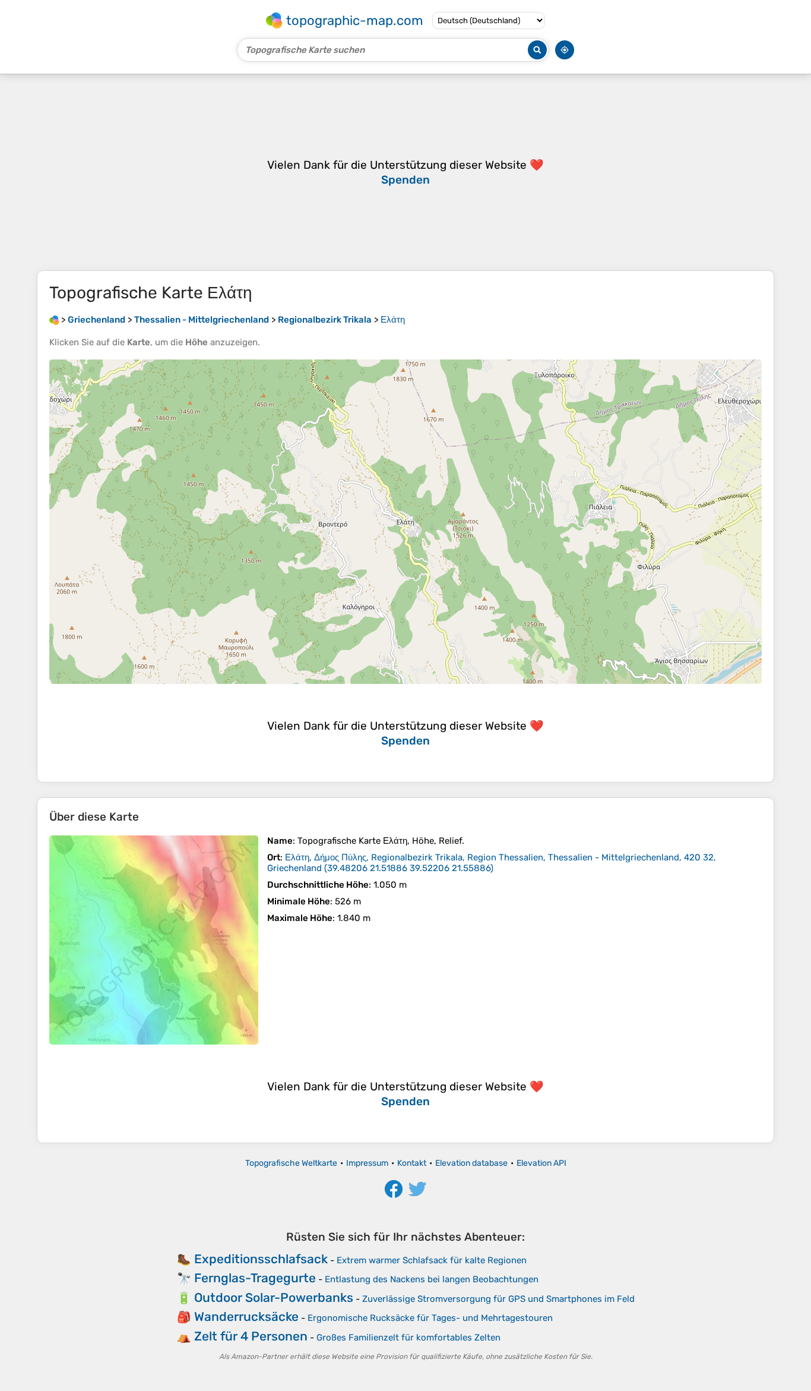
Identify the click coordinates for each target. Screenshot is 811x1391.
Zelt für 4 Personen (251, 1336)
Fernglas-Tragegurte (255, 1277)
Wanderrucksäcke (246, 1316)
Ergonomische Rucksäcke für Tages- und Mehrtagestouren (430, 1318)
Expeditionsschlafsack (261, 1258)
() (491, 862)
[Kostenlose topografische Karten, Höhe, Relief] (54, 319)
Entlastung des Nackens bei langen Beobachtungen (431, 1279)
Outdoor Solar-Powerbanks (273, 1297)
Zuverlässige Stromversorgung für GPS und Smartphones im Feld (498, 1299)
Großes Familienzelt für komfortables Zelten (408, 1337)
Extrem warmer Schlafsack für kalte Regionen (432, 1260)
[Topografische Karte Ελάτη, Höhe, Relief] (153, 940)
